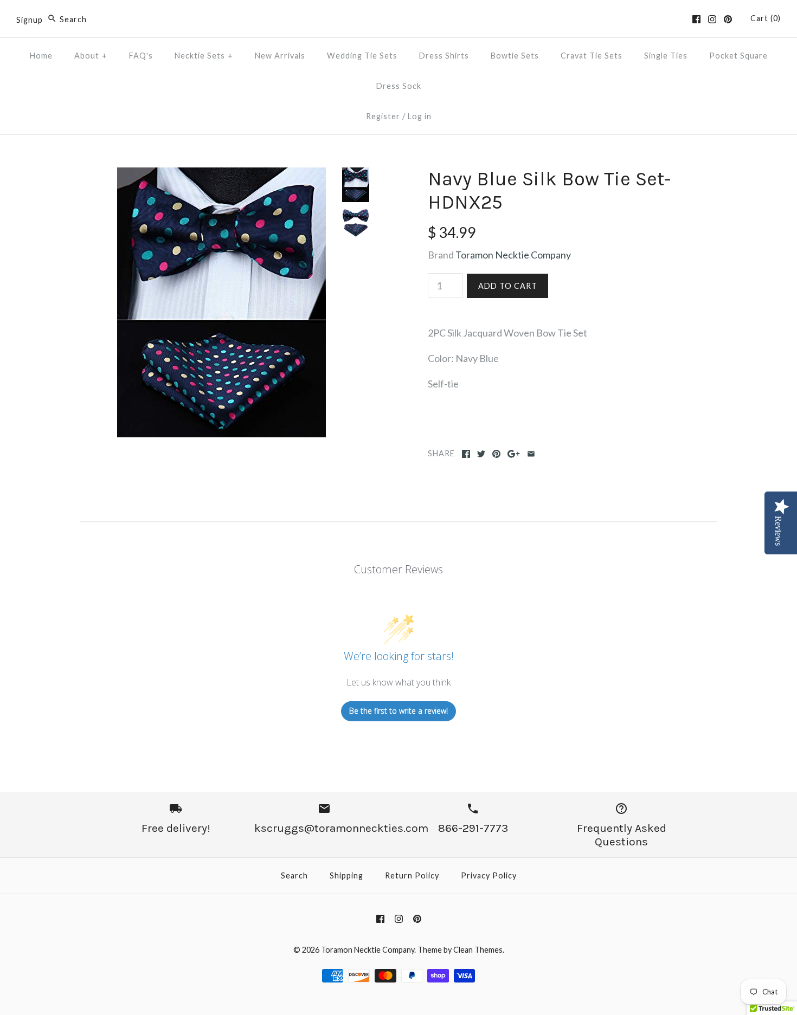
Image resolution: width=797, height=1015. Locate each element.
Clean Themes (478, 949)
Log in (420, 116)
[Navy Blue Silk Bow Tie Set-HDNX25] (221, 175)
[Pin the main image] (496, 454)
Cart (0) (765, 18)
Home (41, 55)
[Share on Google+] (513, 454)
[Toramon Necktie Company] (398, 18)
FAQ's (141, 55)
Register (383, 116)
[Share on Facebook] (466, 454)
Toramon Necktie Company (513, 255)
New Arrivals (280, 55)
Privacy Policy (489, 875)
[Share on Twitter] (481, 454)
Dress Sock (398, 85)
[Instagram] (712, 19)
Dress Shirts (444, 55)
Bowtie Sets (515, 55)
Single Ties (665, 55)
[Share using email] (531, 454)
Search (294, 875)
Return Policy (412, 875)
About (90, 55)
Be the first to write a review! (398, 711)
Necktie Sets (204, 55)
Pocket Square (738, 55)
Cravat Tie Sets (591, 55)
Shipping (346, 875)
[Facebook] (696, 19)
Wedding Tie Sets (362, 55)
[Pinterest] (728, 19)
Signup (29, 19)
